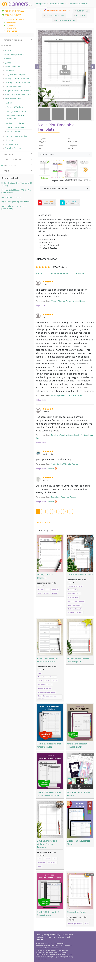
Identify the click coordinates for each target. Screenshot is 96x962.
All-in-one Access (65, 20)
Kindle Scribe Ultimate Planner (65, 464)
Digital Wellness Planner (11, 197)
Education (9, 140)
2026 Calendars (13, 15)
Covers (7, 58)
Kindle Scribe (11, 31)
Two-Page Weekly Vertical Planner (66, 395)
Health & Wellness (58, 3)
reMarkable (11, 23)
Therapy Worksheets (16, 127)
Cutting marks (73, 145)
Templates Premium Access (63, 497)
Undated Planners (13, 86)
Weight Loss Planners (17, 111)
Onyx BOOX (11, 28)
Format (41, 145)
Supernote (10, 25)
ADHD (9, 103)
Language (42, 139)
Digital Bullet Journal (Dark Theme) (15, 201)
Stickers (80, 15)
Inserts (8, 50)
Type (70, 139)
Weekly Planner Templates (17, 78)
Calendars (9, 70)
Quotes (8, 62)
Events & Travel (12, 144)
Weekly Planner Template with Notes (68, 301)
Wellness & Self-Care (15, 123)
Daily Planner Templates (16, 74)
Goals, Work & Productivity (17, 94)
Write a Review (43, 522)
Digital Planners (55, 15)
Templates (41, 3)
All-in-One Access (14, 10)
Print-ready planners (14, 54)
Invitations (10, 165)
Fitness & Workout (79, 3)
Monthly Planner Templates (17, 82)
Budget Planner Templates (17, 90)
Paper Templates (12, 66)
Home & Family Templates (16, 136)
